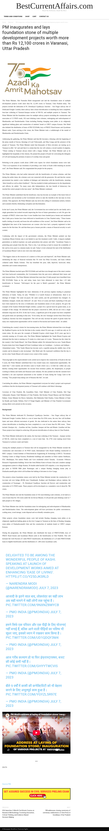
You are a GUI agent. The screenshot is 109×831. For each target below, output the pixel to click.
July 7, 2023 (48, 588)
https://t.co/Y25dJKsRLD (27, 576)
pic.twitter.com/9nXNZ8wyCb (32, 605)
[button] (104, 17)
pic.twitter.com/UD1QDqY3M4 (32, 638)
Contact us (44, 16)
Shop (27, 16)
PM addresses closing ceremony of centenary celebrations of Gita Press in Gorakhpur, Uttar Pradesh (56, 812)
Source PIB (6, 784)
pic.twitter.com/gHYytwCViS (32, 666)
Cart (34, 16)
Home (4, 22)
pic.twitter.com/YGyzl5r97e (31, 694)
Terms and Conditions (13, 16)
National (10, 22)
